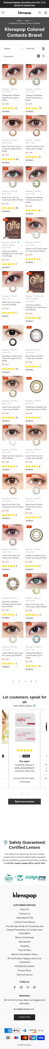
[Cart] (46, 12)
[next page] (36, 681)
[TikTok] (34, 987)
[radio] (38, 56)
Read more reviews (24, 801)
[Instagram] (21, 987)
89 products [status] (8, 56)
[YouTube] (28, 987)
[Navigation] (3, 12)
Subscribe (24, 1017)
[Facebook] (15, 987)
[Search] (40, 12)
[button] (13, 48)
